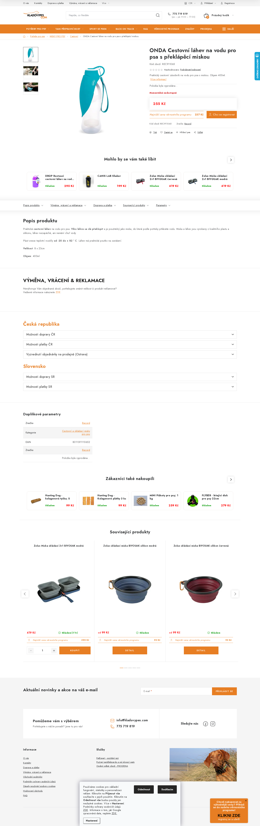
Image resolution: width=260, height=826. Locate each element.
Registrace (229, 3)
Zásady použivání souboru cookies (39, 786)
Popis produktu (31, 205)
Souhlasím (167, 789)
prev (25, 594)
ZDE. (114, 813)
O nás (26, 3)
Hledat (158, 15)
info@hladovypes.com (132, 720)
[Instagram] (212, 723)
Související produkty (134, 205)
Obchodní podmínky (32, 776)
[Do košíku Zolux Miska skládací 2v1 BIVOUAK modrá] (75, 650)
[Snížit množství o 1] (31, 650)
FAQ (25, 795)
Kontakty (38, 3)
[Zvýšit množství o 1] (54, 650)
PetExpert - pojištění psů (107, 758)
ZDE (85, 810)
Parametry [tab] (161, 205)
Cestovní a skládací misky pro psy (76, 432)
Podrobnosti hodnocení (190, 69)
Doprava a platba (56, 3)
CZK (190, 3)
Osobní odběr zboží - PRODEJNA (112, 766)
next (235, 594)
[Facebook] (205, 723)
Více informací (158, 79)
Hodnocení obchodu (33, 790)
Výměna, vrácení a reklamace (83, 3)
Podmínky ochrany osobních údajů (39, 781)
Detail (130, 650)
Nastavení (92, 820)
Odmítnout (144, 789)
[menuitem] (37, 28)
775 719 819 (180, 13)
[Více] (228, 28)
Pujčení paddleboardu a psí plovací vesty (115, 762)
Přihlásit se (224, 691)
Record (187, 123)
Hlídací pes (185, 132)
